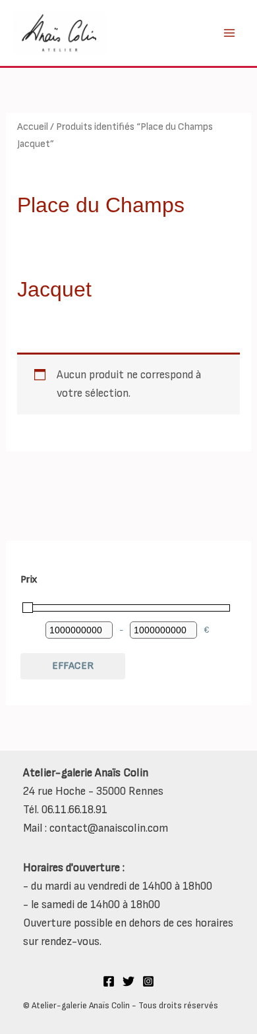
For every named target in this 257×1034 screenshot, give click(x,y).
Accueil (32, 127)
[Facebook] (109, 981)
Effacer (73, 666)
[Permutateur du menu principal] (229, 32)
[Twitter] (128, 981)
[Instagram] (148, 981)
